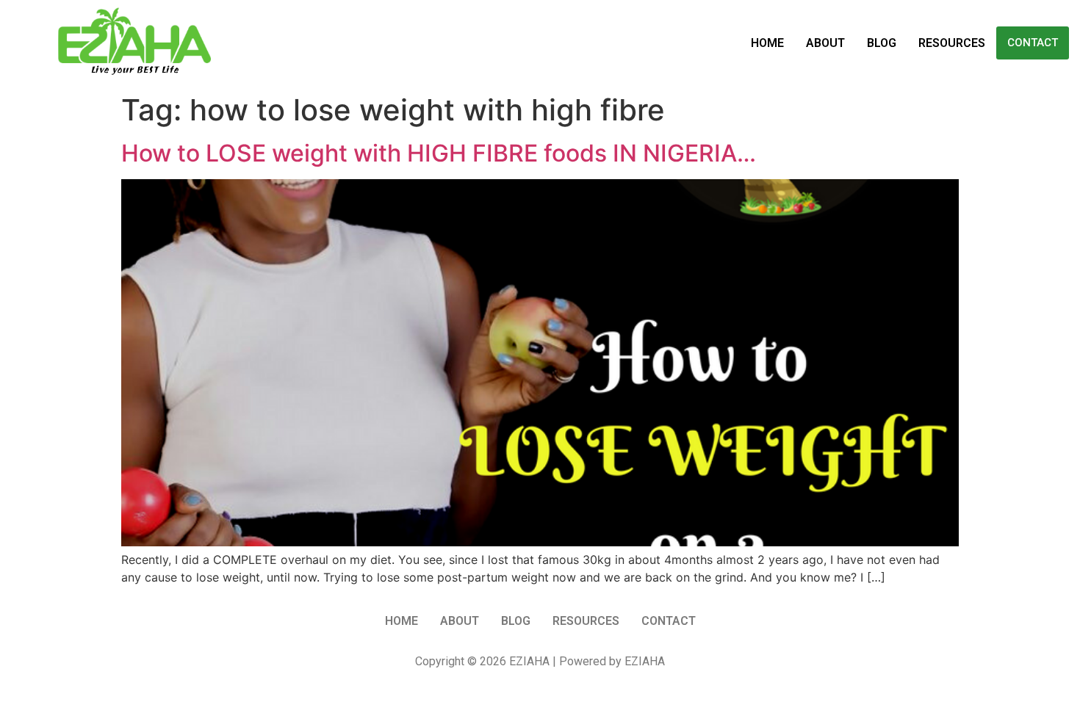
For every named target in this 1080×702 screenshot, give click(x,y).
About (825, 43)
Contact (1032, 42)
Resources (951, 43)
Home (767, 43)
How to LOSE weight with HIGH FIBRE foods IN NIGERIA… (438, 153)
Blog (881, 43)
